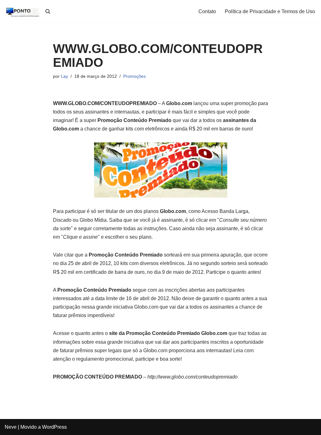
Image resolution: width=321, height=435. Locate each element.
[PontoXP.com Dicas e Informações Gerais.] (23, 11)
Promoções (134, 76)
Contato (207, 11)
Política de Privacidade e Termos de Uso (270, 11)
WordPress (54, 427)
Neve (11, 427)
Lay (64, 76)
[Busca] (47, 11)
